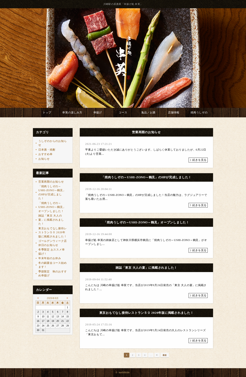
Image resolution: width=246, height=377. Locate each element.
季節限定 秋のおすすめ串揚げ (52, 273)
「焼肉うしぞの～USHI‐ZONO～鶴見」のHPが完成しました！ (52, 192)
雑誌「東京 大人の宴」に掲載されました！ (51, 219)
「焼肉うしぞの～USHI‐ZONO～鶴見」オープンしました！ (52, 207)
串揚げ (97, 112)
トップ (47, 112)
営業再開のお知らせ (51, 181)
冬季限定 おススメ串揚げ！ (51, 251)
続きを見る (199, 159)
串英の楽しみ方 (72, 112)
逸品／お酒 (148, 112)
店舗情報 (173, 112)
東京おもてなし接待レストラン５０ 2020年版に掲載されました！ (52, 232)
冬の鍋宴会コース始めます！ (52, 264)
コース (123, 112)
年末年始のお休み (49, 258)
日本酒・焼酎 (46, 149)
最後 (165, 355)
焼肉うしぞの (199, 112)
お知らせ (44, 158)
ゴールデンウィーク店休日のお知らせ (52, 243)
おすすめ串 (45, 154)
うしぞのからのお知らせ (52, 143)
